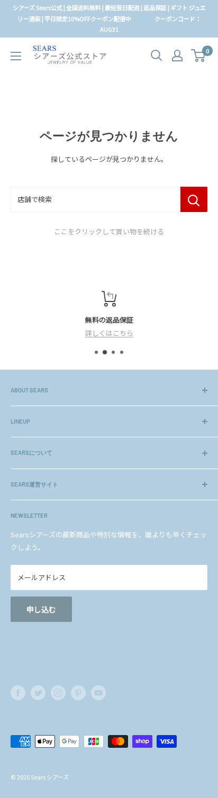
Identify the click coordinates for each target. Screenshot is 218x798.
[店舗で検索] (193, 199)
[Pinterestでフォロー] (78, 692)
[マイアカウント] (177, 55)
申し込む (41, 609)
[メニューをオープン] (16, 56)
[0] (198, 55)
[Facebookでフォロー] (18, 692)
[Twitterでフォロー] (38, 692)
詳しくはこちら (109, 333)
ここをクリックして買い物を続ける (109, 231)
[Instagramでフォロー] (58, 692)
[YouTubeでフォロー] (98, 692)
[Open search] (156, 55)
